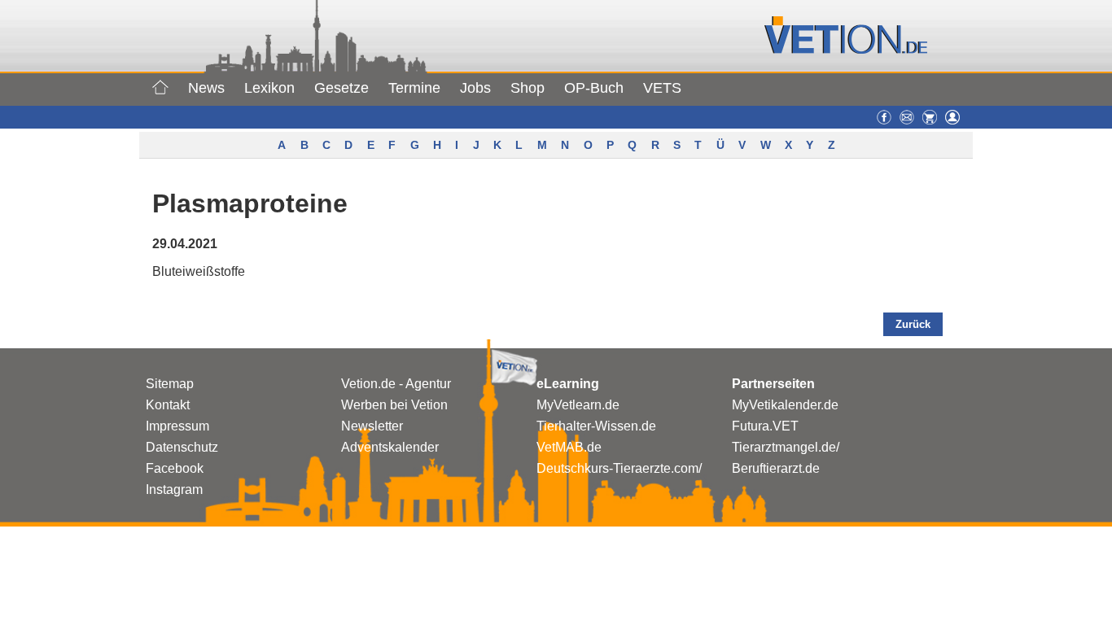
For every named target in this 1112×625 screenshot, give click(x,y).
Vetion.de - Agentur (396, 384)
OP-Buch (594, 88)
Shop (527, 88)
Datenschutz (182, 447)
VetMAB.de (569, 447)
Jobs (475, 88)
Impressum (177, 426)
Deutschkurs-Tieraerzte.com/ (619, 468)
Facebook (175, 468)
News (206, 88)
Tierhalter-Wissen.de (596, 426)
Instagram (174, 489)
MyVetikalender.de (785, 405)
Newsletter (372, 426)
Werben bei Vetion (394, 405)
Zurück (912, 324)
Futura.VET (765, 426)
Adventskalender (390, 447)
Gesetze (341, 88)
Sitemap (170, 384)
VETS (662, 88)
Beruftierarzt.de (776, 468)
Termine (414, 88)
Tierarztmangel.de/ (785, 447)
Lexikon (269, 88)
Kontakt (168, 405)
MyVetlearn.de (577, 405)
